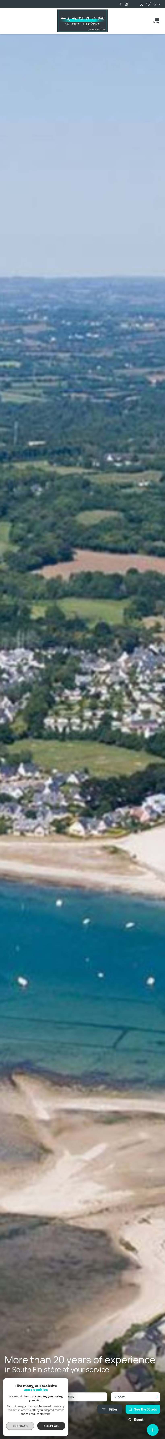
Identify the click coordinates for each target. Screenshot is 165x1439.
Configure (20, 1426)
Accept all (51, 1426)
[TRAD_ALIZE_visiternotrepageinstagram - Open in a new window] (126, 4)
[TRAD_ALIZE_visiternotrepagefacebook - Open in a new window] (121, 4)
